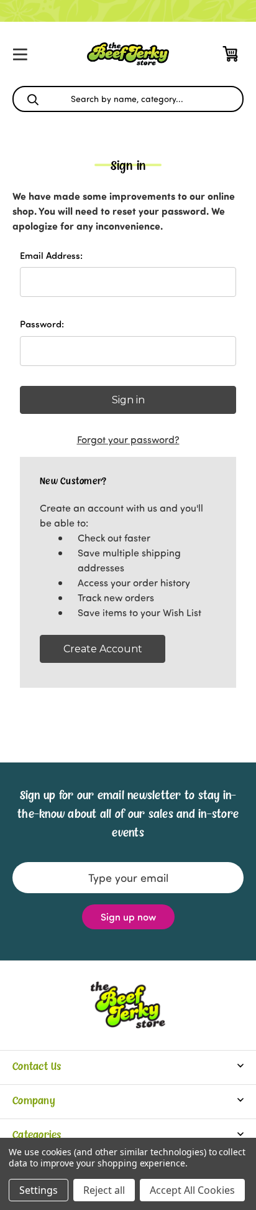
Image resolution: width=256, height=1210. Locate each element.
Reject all (104, 1190)
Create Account (102, 649)
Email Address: (51, 255)
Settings (38, 1190)
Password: (42, 323)
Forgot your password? (128, 439)
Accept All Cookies (192, 1190)
